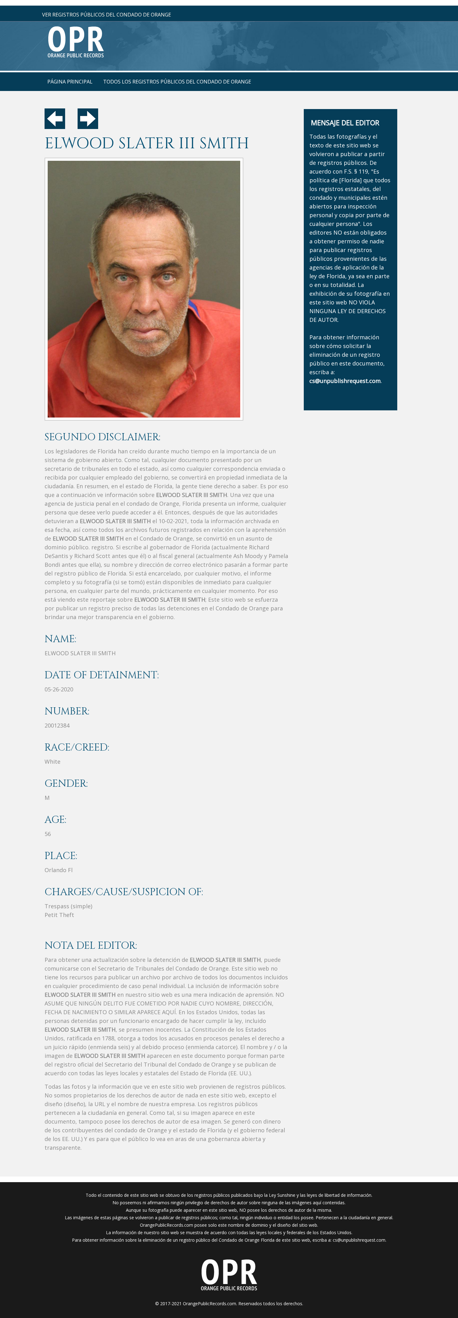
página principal (70, 81)
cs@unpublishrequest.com (359, 1240)
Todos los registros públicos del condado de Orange (177, 81)
